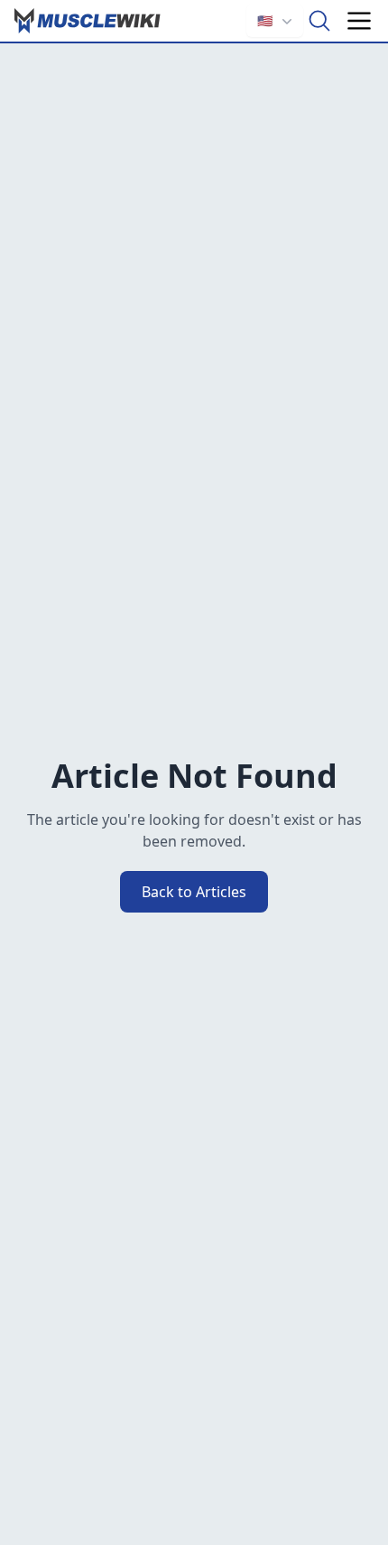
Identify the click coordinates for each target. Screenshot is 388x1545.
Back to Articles (194, 892)
